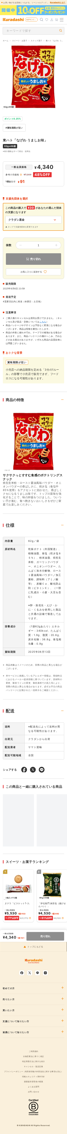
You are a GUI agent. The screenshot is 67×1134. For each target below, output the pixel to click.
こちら (42, 321)
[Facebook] (21, 973)
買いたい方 (9, 1010)
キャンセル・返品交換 (33, 1066)
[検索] (41, 20)
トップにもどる (35, 946)
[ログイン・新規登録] (51, 19)
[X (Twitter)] (29, 973)
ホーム (6, 40)
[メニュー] (61, 20)
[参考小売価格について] (21, 175)
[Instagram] (45, 973)
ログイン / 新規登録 (32, 20)
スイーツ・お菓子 (19, 40)
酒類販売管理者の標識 (33, 1081)
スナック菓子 (36, 40)
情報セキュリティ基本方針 (33, 1076)
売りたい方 (9, 999)
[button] (30, 918)
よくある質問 (33, 1087)
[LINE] (37, 973)
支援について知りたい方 (16, 1021)
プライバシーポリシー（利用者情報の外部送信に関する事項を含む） (33, 1071)
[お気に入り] (46, 19)
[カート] (56, 19)
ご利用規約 (33, 1051)
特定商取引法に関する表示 (33, 1061)
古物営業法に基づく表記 (33, 1056)
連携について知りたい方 (16, 1032)
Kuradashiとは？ (58, 2)
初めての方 (9, 988)
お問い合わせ (33, 1092)
